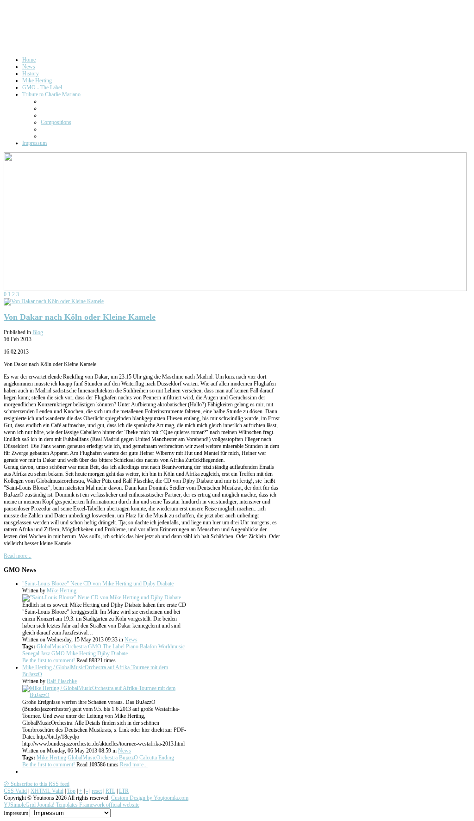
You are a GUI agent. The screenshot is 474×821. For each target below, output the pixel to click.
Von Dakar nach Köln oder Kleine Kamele (80, 317)
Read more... (17, 556)
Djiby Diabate (112, 653)
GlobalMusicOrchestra (62, 646)
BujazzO (128, 757)
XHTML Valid (47, 791)
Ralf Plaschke (62, 681)
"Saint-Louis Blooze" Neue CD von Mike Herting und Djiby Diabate (98, 583)
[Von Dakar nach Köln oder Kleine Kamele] (54, 301)
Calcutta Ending (156, 757)
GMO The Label (106, 646)
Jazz (45, 653)
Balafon (148, 646)
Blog (37, 332)
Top (71, 791)
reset (97, 791)
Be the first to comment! (49, 660)
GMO (58, 653)
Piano (132, 646)
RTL (110, 791)
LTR (124, 791)
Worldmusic (171, 646)
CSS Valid (15, 791)
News (131, 639)
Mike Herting (61, 590)
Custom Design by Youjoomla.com (149, 798)
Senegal (30, 653)
